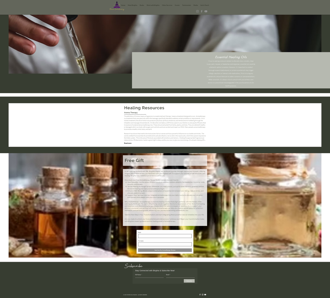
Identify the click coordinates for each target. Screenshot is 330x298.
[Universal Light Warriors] (200, 295)
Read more (127, 143)
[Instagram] (197, 11)
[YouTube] (206, 11)
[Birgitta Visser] (205, 295)
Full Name (138, 274)
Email (139, 232)
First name (140, 241)
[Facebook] (201, 11)
